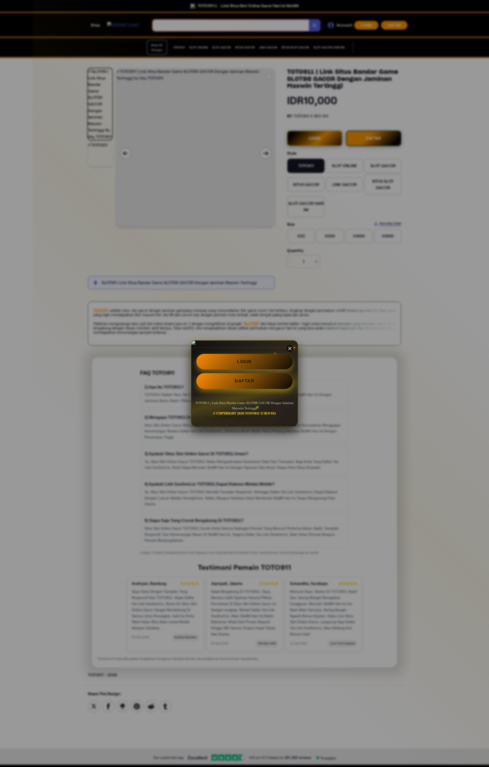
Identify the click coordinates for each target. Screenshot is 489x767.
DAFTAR (244, 381)
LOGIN (244, 361)
